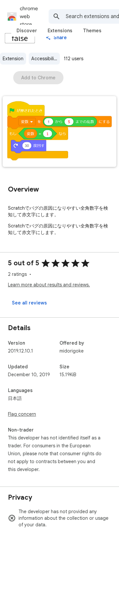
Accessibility (44, 59)
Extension (13, 59)
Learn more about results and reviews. (49, 285)
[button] (59, 132)
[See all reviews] (29, 303)
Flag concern (22, 414)
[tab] (26, 31)
